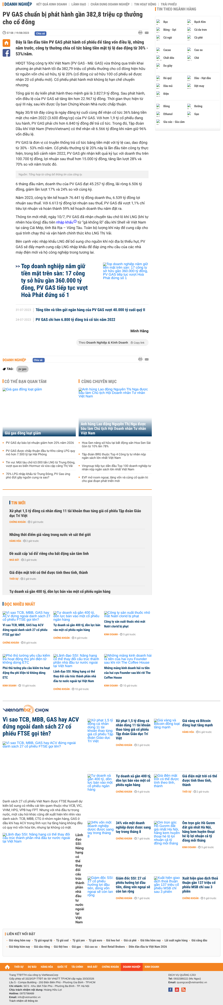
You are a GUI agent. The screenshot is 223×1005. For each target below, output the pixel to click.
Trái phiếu (169, 4)
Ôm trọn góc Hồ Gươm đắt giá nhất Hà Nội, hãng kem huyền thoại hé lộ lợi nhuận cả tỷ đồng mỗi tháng (198, 832)
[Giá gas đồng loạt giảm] (39, 412)
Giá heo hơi (113, 940)
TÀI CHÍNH (77, 967)
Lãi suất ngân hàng (176, 940)
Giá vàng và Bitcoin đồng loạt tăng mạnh (197, 723)
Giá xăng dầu (199, 940)
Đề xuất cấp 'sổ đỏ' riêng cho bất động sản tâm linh (49, 553)
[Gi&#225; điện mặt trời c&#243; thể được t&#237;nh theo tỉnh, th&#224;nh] (167, 782)
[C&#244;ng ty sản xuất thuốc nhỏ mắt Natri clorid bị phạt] (128, 614)
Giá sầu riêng (42, 946)
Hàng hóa (15, 540)
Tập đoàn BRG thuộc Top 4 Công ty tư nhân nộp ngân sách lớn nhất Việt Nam (114, 456)
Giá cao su (91, 946)
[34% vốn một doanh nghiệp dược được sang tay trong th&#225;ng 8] (101, 829)
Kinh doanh (111, 634)
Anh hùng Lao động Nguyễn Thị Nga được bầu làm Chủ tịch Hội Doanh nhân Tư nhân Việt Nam (113, 429)
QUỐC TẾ (62, 967)
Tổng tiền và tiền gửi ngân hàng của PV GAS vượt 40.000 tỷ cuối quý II (90, 310)
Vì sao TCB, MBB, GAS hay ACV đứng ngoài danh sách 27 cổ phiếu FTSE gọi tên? (25, 630)
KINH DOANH (152, 967)
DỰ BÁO (32, 967)
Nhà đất (14, 559)
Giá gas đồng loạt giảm (23, 433)
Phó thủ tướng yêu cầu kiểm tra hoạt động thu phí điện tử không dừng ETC (26, 673)
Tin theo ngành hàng (176, 9)
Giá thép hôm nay (19, 946)
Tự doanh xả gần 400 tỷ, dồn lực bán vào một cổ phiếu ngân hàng (59, 591)
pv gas (22, 369)
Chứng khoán (17, 522)
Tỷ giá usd (62, 940)
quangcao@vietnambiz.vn (192, 982)
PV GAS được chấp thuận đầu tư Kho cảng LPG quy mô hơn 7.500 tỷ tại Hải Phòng (40, 452)
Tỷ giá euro (95, 940)
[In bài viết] (141, 33)
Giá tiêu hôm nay (150, 940)
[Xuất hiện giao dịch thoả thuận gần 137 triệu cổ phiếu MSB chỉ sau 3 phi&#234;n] (167, 885)
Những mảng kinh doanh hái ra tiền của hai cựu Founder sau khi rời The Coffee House (127, 673)
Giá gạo (76, 946)
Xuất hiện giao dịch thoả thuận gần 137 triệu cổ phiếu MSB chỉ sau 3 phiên (200, 885)
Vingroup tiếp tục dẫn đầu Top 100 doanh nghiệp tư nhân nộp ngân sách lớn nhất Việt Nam (116, 467)
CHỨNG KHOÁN (110, 967)
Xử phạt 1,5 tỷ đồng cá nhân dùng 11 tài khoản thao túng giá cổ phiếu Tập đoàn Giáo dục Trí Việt (75, 513)
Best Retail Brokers (113, 946)
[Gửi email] (147, 33)
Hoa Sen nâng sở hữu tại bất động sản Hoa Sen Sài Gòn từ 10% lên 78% (116, 444)
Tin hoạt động (145, 4)
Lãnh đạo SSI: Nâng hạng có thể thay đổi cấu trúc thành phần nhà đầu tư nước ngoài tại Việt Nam (74, 676)
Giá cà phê (130, 940)
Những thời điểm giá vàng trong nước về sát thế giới (50, 534)
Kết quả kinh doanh (51, 4)
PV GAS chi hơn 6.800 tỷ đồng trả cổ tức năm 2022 (75, 320)
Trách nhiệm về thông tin (23, 1000)
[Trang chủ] (6, 43)
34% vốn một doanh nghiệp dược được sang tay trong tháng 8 (133, 827)
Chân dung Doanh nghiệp (110, 4)
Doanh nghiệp (18, 4)
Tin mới (18, 502)
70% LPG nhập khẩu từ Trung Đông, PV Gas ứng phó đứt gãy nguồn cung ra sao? (38, 475)
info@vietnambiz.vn (29, 997)
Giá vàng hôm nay (19, 940)
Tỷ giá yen (79, 940)
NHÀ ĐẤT (92, 967)
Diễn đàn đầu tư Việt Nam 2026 (148, 946)
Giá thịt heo (61, 946)
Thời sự (13, 578)
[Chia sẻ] (6, 53)
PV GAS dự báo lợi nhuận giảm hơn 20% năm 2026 (40, 443)
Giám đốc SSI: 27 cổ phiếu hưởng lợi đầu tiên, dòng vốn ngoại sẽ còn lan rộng (133, 885)
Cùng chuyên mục (99, 381)
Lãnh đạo (78, 4)
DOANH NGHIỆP (131, 967)
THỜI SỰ (19, 967)
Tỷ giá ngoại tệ (43, 940)
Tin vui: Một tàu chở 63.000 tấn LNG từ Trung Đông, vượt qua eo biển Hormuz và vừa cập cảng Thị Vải (40, 464)
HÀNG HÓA (47, 967)
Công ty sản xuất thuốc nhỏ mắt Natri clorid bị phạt (124, 624)
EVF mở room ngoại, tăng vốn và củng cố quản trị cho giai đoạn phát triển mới (115, 479)
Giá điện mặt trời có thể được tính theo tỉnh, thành (48, 572)
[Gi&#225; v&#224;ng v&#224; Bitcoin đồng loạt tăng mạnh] (167, 727)
